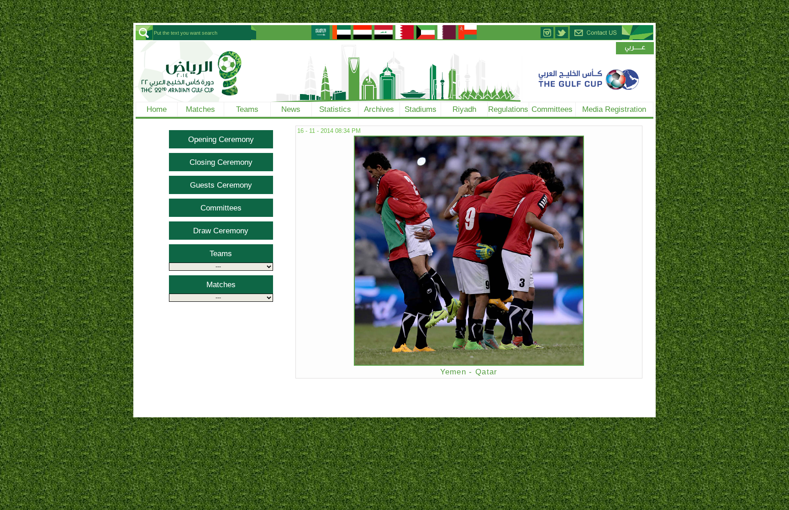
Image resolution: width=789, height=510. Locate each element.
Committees (552, 109)
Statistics (335, 109)
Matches (200, 109)
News (290, 109)
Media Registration (614, 109)
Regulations (508, 109)
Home (157, 109)
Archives (379, 109)
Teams (247, 109)
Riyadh (464, 109)
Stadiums (421, 109)
